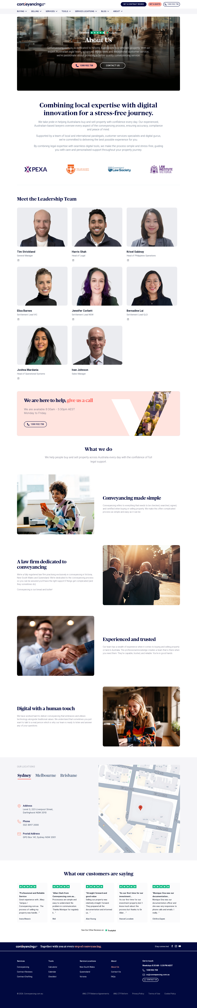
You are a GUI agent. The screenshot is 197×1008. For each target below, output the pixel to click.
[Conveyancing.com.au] (31, 4)
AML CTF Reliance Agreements (95, 994)
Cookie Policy (170, 994)
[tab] (24, 775)
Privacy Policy (138, 994)
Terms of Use (154, 994)
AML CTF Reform (120, 994)
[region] (98, 902)
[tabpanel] (57, 824)
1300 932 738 (86, 65)
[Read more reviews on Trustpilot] (110, 930)
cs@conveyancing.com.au (158, 975)
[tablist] (57, 775)
